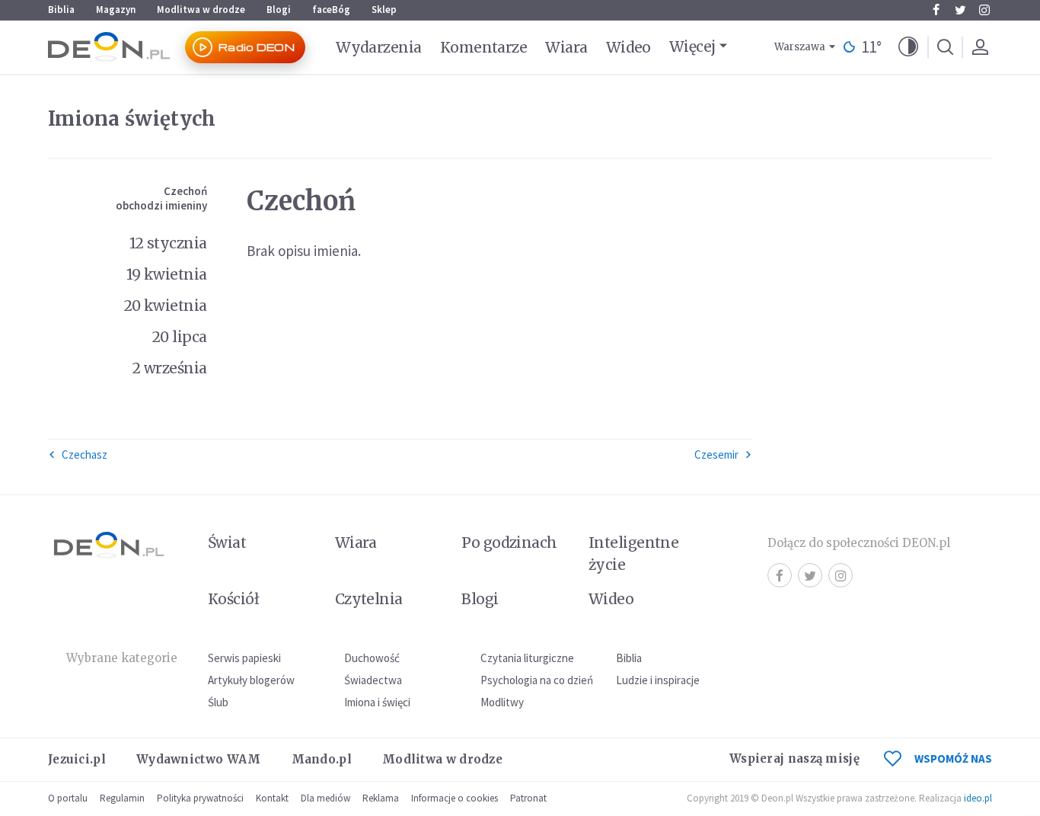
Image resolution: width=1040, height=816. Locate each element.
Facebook (935, 10)
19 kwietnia (166, 274)
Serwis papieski (244, 658)
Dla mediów (325, 798)
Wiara (566, 47)
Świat (227, 542)
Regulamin (122, 798)
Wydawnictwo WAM (198, 759)
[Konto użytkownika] (980, 47)
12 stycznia (168, 243)
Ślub (218, 702)
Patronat (528, 798)
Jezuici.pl (77, 759)
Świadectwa (373, 680)
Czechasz (84, 454)
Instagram (984, 10)
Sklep (384, 9)
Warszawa (799, 47)
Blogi (278, 9)
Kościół (233, 599)
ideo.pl (978, 798)
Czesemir (716, 454)
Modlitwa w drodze (201, 9)
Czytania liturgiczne (527, 658)
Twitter (960, 10)
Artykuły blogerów (251, 680)
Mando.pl (322, 759)
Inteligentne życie (634, 553)
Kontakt (272, 798)
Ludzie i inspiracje (658, 680)
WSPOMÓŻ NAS (953, 758)
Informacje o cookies (454, 798)
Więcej (692, 46)
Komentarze (484, 47)
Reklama (380, 798)
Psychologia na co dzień (536, 680)
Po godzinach (509, 542)
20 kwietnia (165, 305)
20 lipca (179, 337)
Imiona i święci (377, 702)
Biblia (61, 9)
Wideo (628, 47)
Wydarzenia (379, 47)
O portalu (68, 798)
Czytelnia (369, 599)
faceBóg (331, 9)
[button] (908, 47)
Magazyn (116, 9)
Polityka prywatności (200, 798)
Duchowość (372, 658)
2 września (169, 368)
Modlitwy (502, 702)
